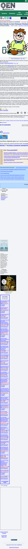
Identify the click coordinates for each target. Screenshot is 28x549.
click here (5, 485)
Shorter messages (4, 411)
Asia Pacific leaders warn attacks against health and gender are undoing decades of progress (5, 330)
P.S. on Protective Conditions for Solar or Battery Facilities (5, 372)
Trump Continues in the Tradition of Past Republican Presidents (5, 435)
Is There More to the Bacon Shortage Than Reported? (15, 156)
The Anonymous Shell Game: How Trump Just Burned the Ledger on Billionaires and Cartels (5, 390)
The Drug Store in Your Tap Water (7, 171)
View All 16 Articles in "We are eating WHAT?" (13, 162)
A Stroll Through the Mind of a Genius (4, 308)
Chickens (7, 120)
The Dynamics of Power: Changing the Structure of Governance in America (5, 428)
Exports (17, 120)
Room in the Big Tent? (5, 470)
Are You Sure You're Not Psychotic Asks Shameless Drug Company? (13, 175)
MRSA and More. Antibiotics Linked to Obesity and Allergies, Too (12, 176)
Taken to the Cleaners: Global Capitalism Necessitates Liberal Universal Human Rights (5, 380)
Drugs (15, 120)
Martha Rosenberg (17, 58)
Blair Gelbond (3, 456)
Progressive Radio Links (4, 536)
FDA (20, 120)
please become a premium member (4, 198)
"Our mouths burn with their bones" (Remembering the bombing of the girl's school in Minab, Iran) (5, 321)
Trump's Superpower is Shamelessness (5, 442)
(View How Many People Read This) (11, 157)
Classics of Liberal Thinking (4, 532)
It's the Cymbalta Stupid (5, 173)
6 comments (20, 25)
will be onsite (10, 65)
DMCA (24, 58)
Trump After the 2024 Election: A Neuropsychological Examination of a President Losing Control (4, 463)
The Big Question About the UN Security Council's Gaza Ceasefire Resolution (5, 340)
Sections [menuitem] (4, 13)
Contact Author (6, 133)
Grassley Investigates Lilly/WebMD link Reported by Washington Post (13, 169)
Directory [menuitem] (12, 13)
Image (12, 58)
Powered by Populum (14, 547)
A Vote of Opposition (4, 475)
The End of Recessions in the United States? (5, 355)
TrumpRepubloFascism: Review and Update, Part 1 (5, 405)
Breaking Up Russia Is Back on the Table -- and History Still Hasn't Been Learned (5, 399)
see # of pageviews (3, 305)
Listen (23, 18)
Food (22, 120)
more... (22, 117)
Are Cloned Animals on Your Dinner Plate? (13, 159)
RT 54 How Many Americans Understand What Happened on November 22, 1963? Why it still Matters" (5, 419)
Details (21, 58)
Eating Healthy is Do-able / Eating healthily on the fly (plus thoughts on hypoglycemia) (5, 348)
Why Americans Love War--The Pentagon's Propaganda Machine (4, 448)
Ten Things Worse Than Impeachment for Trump (5, 301)
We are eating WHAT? (12, 150)
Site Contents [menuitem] (19, 13)
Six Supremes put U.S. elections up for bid (5, 367)
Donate (2, 145)
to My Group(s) (3, 122)
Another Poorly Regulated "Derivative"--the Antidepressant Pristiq (12, 178)
